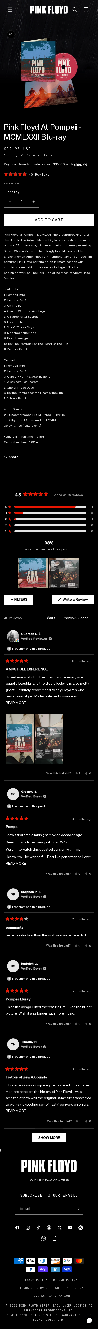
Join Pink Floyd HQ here (49, 1179)
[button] (10, 9)
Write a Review (78, 600)
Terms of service (35, 1287)
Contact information (51, 1295)
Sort (51, 618)
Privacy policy (34, 1279)
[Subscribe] (77, 1209)
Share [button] (13, 457)
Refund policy (65, 1279)
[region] (49, 573)
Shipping (10, 155)
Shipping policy (69, 1287)
